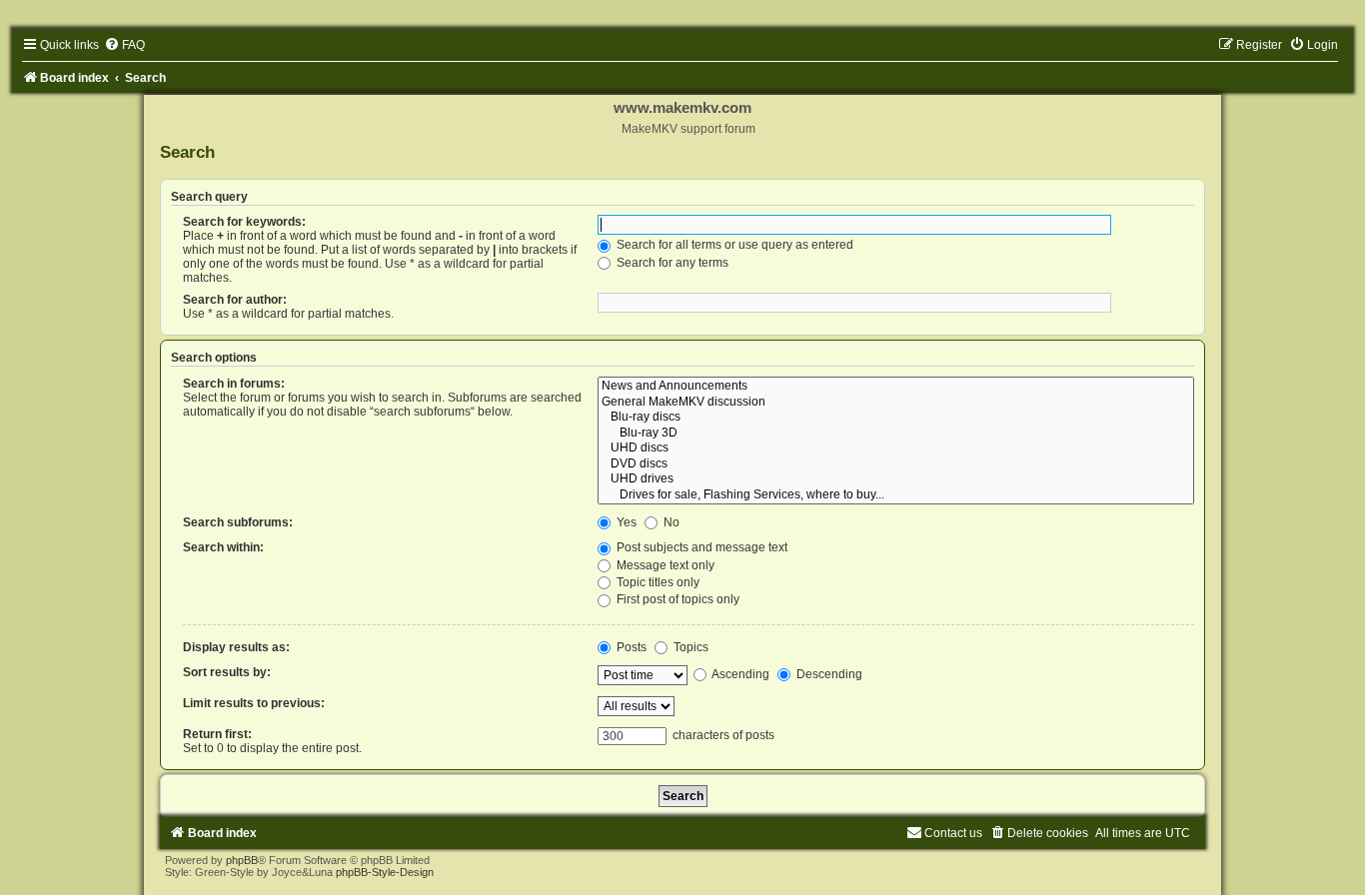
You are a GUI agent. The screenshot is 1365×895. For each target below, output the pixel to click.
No (670, 522)
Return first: (217, 734)
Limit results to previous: (254, 703)
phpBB (242, 860)
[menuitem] (124, 45)
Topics (689, 647)
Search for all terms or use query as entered (733, 245)
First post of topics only (676, 599)
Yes (625, 522)
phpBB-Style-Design (385, 872)
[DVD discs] (896, 464)
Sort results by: (227, 672)
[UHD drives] (896, 479)
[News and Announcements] (896, 387)
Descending (827, 674)
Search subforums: (238, 522)
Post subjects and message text (700, 547)
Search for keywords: (244, 222)
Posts (630, 647)
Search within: (223, 547)
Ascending (739, 674)
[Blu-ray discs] (896, 418)
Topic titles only (656, 582)
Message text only (664, 565)
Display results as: (236, 647)
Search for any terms (671, 263)
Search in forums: (234, 384)
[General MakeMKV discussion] (896, 403)
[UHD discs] (896, 448)
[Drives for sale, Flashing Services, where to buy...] (896, 495)
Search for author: (235, 300)
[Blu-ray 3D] (896, 434)
